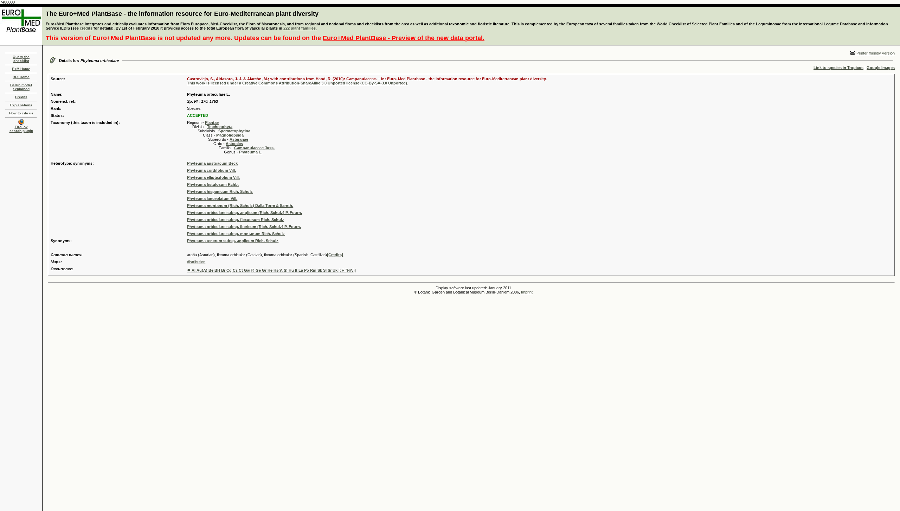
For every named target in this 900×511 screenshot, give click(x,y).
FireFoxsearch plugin (21, 129)
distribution (196, 262)
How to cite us (21, 113)
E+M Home (21, 69)
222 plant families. (300, 28)
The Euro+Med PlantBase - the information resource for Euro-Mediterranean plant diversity (182, 13)
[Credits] (335, 255)
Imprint (527, 292)
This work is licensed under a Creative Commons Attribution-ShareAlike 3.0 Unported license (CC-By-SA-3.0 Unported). (297, 83)
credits (86, 28)
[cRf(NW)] (271, 270)
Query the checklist (21, 59)
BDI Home (21, 77)
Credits (21, 97)
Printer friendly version (875, 53)
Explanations (21, 105)
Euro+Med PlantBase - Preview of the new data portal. (403, 38)
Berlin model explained (21, 87)
